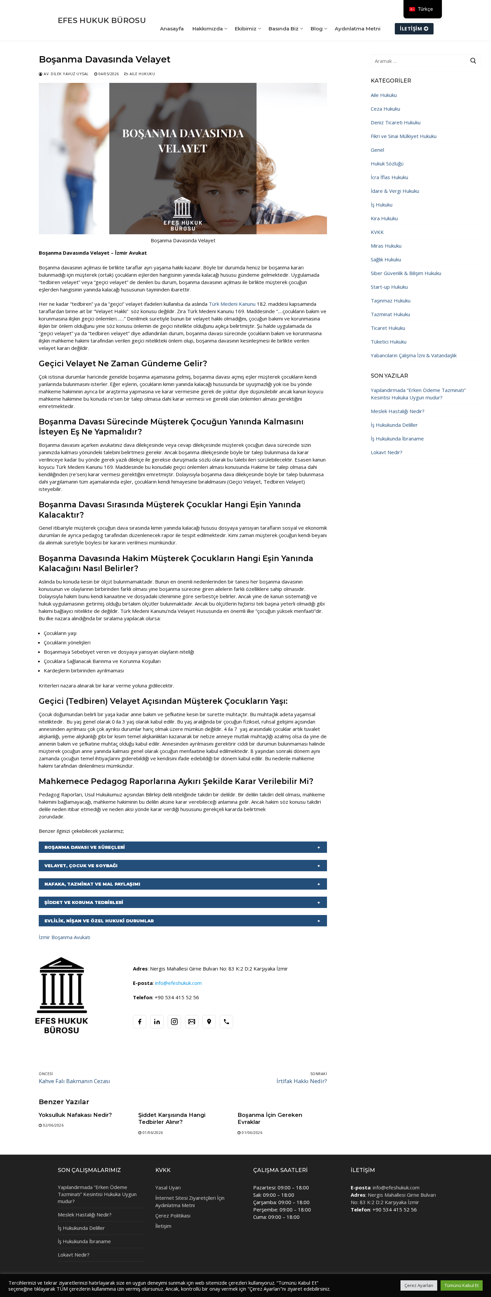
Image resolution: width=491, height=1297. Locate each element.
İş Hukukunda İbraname (397, 438)
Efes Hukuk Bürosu (102, 20)
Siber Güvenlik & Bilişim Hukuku (406, 273)
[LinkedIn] (157, 1021)
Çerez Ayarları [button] (418, 1285)
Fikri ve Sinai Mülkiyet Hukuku (404, 136)
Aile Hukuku (141, 73)
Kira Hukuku (384, 218)
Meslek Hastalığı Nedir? (398, 411)
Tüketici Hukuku (388, 341)
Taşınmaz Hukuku (391, 300)
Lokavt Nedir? (386, 452)
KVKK (377, 232)
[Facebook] (139, 1021)
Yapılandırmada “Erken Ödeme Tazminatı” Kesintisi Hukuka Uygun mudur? (418, 394)
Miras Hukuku (386, 245)
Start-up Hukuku (389, 286)
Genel (377, 149)
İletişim (411, 28)
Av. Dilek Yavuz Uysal (66, 73)
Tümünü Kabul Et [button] (462, 1285)
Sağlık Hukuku (386, 259)
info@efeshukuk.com (396, 1187)
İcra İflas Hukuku (389, 177)
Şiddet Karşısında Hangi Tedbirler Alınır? (171, 1118)
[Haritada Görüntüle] (209, 1021)
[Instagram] (174, 1021)
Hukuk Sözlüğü (387, 163)
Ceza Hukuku (385, 108)
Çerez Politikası (172, 1215)
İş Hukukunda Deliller (394, 424)
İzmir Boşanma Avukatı (64, 937)
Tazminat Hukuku (390, 314)
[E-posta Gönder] (191, 1021)
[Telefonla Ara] (226, 1021)
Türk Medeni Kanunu (232, 303)
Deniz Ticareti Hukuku (396, 122)
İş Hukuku (381, 204)
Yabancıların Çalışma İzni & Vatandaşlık (414, 355)
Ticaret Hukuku (388, 328)
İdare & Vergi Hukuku (395, 190)
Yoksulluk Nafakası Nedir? (75, 1115)
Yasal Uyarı (168, 1187)
